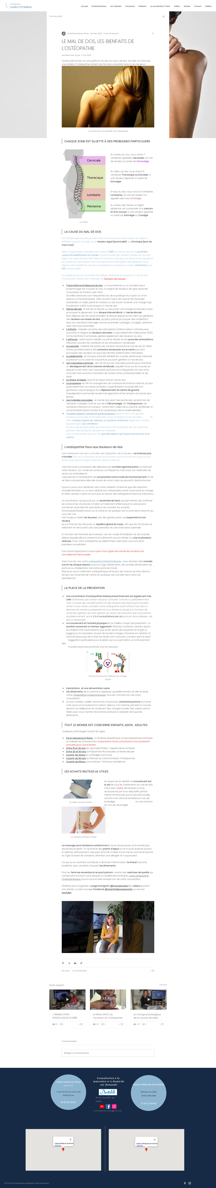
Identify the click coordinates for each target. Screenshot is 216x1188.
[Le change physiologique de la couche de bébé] (148, 999)
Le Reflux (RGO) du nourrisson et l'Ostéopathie (107, 1016)
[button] (163, 16)
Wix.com (46, 1183)
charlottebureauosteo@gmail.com (108, 1111)
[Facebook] (108, 1106)
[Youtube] (102, 1106)
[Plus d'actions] (152, 33)
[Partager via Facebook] (63, 963)
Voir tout (163, 984)
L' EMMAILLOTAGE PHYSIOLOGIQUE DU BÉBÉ (64, 1016)
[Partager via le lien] (81, 963)
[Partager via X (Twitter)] (69, 963)
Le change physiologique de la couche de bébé (147, 1016)
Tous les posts (55, 16)
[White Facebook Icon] (184, 1183)
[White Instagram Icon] (189, 1183)
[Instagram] (114, 1106)
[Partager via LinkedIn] (75, 963)
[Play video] (108, 927)
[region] (68, 1092)
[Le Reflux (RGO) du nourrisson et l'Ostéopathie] (108, 999)
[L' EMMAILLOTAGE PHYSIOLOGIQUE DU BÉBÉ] (67, 999)
